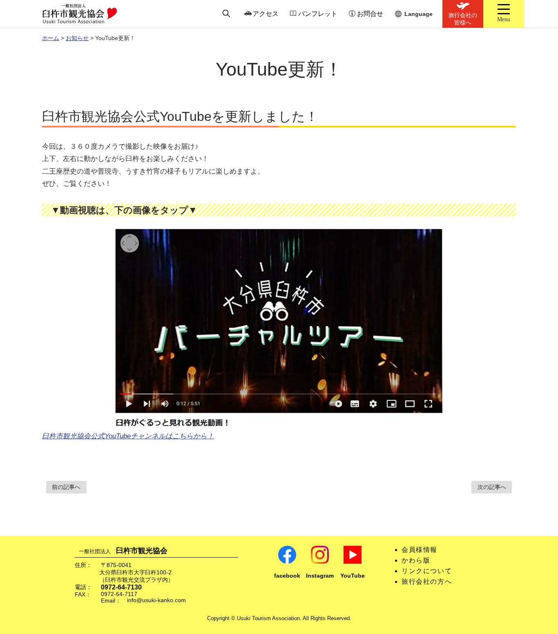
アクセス (265, 13)
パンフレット (317, 13)
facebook (287, 576)
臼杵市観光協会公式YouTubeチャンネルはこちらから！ (128, 436)
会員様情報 (419, 549)
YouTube (352, 576)
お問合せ (370, 13)
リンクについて (427, 570)
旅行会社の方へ (427, 581)
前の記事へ (66, 487)
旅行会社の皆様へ (463, 19)
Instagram (320, 576)
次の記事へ (492, 487)
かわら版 (416, 560)
